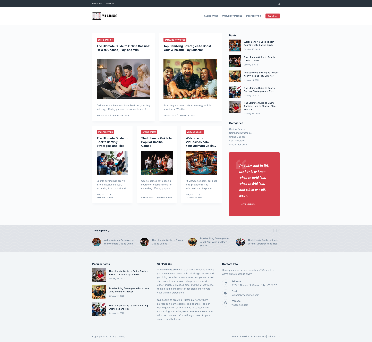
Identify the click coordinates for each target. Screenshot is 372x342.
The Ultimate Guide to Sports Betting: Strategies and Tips (112, 142)
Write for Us (274, 336)
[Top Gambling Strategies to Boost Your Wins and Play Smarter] (190, 79)
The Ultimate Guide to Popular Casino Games (156, 142)
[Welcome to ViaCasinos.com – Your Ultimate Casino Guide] (201, 163)
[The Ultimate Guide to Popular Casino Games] (157, 163)
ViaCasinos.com (195, 132)
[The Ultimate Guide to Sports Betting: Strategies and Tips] (112, 163)
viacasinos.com (239, 304)
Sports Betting (253, 16)
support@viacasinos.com (245, 294)
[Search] (279, 4)
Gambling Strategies (231, 16)
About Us (110, 4)
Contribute (273, 16)
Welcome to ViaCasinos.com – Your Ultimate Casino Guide (120, 242)
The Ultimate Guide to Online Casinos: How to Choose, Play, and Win (260, 106)
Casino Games (211, 16)
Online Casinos (105, 40)
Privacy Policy (258, 336)
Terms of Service (240, 336)
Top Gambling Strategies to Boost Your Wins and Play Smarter (214, 242)
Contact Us (97, 4)
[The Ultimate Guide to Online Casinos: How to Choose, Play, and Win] (123, 79)
